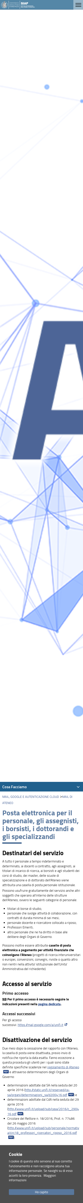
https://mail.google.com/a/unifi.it (40, 1025)
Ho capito (41, 1192)
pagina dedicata (49, 1004)
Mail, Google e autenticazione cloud (30, 797)
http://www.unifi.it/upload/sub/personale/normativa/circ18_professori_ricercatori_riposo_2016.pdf (43, 1130)
